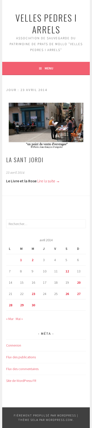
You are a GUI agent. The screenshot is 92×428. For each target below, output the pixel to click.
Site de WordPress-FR (21, 380)
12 (67, 271)
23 (33, 294)
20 (78, 282)
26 (67, 294)
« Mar (9, 319)
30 (33, 305)
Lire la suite (48, 180)
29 (22, 305)
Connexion (13, 345)
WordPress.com (59, 420)
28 (10, 305)
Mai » (19, 319)
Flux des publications (21, 357)
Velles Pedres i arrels (46, 23)
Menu (49, 68)
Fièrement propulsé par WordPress (45, 415)
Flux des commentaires (22, 369)
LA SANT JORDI (25, 159)
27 (78, 294)
